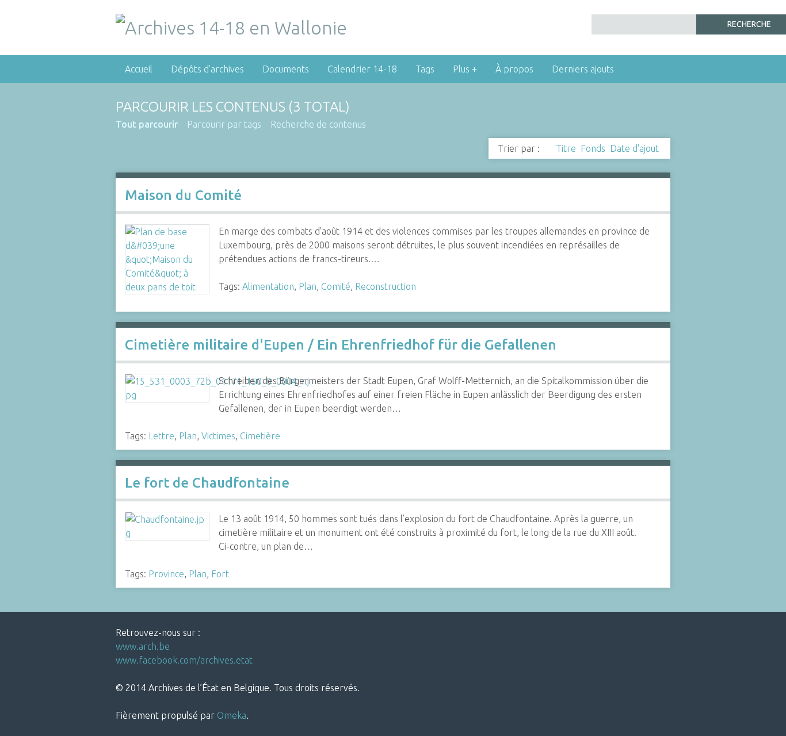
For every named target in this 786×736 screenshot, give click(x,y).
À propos (514, 69)
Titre (566, 148)
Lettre (161, 436)
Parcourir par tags (224, 124)
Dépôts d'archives (207, 69)
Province (166, 574)
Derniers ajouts (583, 69)
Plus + (465, 69)
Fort (220, 574)
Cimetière (260, 436)
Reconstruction (385, 286)
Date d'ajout (634, 148)
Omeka (231, 715)
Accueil (138, 69)
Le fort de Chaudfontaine (207, 482)
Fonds (593, 148)
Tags (424, 69)
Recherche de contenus (318, 124)
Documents (285, 69)
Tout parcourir (147, 124)
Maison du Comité (183, 195)
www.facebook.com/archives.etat (184, 660)
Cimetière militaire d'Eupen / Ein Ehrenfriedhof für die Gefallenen (340, 344)
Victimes (218, 436)
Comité (335, 286)
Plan (307, 286)
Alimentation (268, 286)
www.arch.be (143, 646)
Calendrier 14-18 (362, 69)
